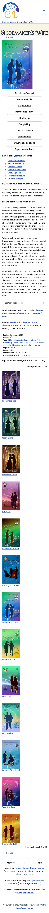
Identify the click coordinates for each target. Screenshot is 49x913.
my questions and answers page (29, 868)
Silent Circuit (7, 438)
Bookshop (24, 118)
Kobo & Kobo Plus (24, 130)
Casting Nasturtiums (11, 585)
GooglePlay (24, 124)
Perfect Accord (9, 659)
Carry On (6, 511)
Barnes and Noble (24, 111)
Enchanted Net (9, 401)
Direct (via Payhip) (24, 93)
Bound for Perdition (10, 548)
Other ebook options (24, 142)
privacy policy (31, 880)
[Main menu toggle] (44, 10)
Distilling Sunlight (9, 844)
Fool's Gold (7, 696)
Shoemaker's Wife (10, 622)
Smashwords (24, 136)
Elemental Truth (9, 474)
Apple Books (24, 105)
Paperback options (24, 149)
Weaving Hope (8, 807)
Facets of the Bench (11, 770)
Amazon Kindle (24, 99)
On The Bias (7, 733)
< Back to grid (7, 37)
